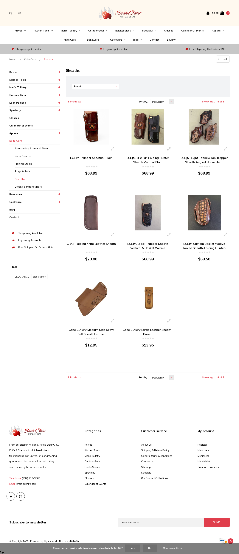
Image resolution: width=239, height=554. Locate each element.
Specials (146, 472)
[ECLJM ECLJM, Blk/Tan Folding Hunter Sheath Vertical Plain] (147, 127)
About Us (146, 444)
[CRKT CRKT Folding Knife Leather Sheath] (91, 213)
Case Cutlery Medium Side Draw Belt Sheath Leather (91, 332)
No (149, 548)
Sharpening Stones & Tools (32, 148)
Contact (154, 39)
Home (12, 59)
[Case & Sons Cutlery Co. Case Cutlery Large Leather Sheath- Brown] (147, 298)
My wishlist (204, 461)
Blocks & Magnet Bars (28, 186)
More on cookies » (172, 548)
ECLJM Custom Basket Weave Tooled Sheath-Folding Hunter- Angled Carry (204, 246)
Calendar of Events (192, 30)
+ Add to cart (89, 187)
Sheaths (49, 59)
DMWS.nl (75, 541)
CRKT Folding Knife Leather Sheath (91, 244)
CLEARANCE (22, 276)
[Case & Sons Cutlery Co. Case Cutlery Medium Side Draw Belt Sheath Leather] (91, 298)
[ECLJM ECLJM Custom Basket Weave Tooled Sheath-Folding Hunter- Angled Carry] (204, 213)
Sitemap (146, 467)
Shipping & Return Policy (155, 450)
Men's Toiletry (69, 30)
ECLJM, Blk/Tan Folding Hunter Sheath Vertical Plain (147, 160)
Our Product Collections (154, 478)
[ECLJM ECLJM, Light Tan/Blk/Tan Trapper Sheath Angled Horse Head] (204, 127)
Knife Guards (23, 156)
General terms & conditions (156, 455)
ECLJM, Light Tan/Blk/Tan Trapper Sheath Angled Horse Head (204, 160)
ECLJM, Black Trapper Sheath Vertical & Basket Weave (147, 246)
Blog (136, 39)
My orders (203, 450)
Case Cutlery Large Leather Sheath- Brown (148, 332)
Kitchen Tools (41, 30)
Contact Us (147, 461)
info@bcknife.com (26, 483)
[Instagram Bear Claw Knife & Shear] (20, 496)
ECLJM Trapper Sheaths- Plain (91, 158)
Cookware (116, 39)
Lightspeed (50, 541)
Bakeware (93, 39)
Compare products (208, 467)
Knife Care (70, 39)
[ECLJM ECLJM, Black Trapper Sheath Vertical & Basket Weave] (147, 213)
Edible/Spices (123, 30)
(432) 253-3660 (31, 478)
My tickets (203, 455)
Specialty (147, 30)
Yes (133, 548)
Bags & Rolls (22, 171)
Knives (18, 30)
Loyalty (171, 39)
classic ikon (39, 276)
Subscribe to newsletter (27, 522)
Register (202, 444)
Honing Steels (23, 163)
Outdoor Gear (96, 30)
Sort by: (143, 101)
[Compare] (19, 13)
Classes (168, 30)
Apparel (216, 30)
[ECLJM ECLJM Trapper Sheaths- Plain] (91, 127)
